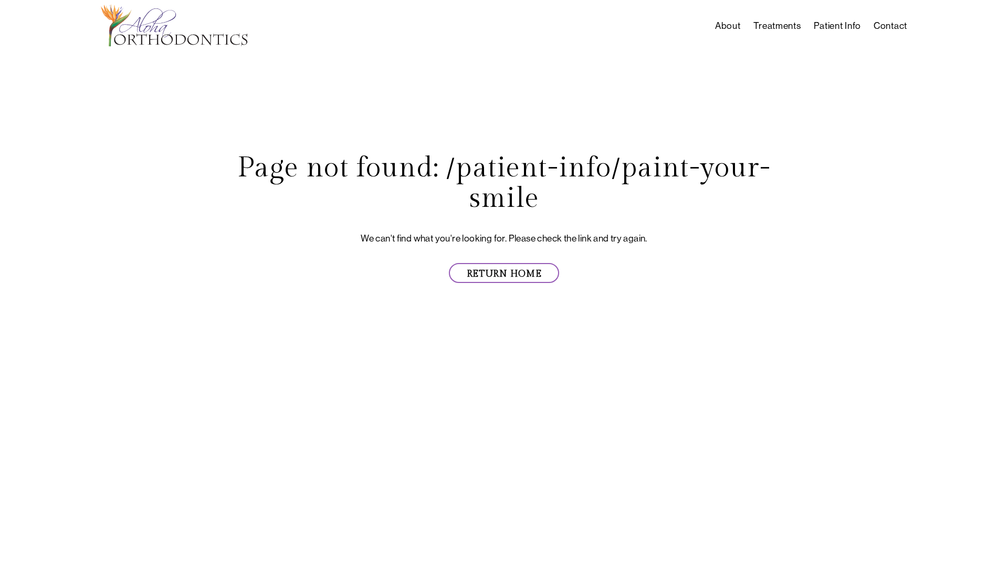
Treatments (777, 25)
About (728, 25)
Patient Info (837, 25)
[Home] (174, 26)
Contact (890, 25)
